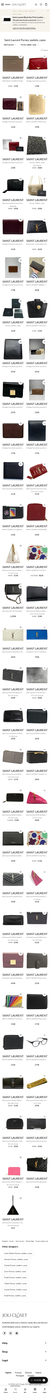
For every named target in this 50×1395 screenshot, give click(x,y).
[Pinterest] (16, 1333)
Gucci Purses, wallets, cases (15, 1271)
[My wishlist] (40, 4)
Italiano (38, 1373)
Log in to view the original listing (24, 28)
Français (18, 1373)
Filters (39, 1380)
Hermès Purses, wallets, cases (16, 1259)
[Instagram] (10, 1333)
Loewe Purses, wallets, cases (15, 1289)
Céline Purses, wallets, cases (15, 1283)
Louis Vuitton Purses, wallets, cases (18, 1253)
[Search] (36, 4)
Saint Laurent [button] (9, 45)
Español (31, 1376)
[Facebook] (4, 1333)
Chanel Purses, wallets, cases (15, 1265)
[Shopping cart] (46, 4)
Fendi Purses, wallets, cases (15, 1296)
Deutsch (28, 1373)
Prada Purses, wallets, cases (15, 1277)
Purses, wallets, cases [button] (29, 45)
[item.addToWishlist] (44, 56)
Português (20, 1376)
